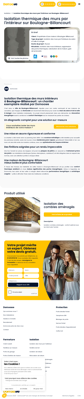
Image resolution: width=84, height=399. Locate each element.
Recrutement (7, 322)
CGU (79, 396)
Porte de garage (9, 352)
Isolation (7, 13)
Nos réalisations (8, 315)
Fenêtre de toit (34, 348)
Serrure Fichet (60, 323)
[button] (79, 4)
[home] (10, 4)
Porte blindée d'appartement (66, 327)
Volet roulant (7, 344)
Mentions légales (68, 396)
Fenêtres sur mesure (10, 348)
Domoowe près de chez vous (13, 326)
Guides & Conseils (9, 319)
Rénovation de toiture (37, 356)
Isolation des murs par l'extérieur (41, 344)
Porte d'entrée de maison (12, 356)
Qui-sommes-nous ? (10, 311)
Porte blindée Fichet (62, 312)
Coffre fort (59, 331)
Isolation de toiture (36, 352)
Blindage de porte (62, 319)
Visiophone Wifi (61, 315)
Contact (6, 330)
